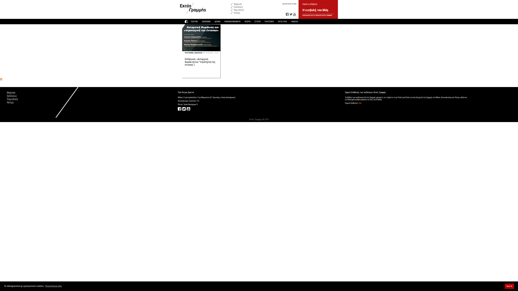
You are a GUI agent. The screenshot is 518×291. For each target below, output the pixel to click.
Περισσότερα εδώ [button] (53, 286)
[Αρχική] (193, 6)
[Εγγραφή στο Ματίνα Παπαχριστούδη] (1, 79)
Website (237, 4)
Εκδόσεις (238, 7)
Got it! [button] (509, 286)
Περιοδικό (238, 9)
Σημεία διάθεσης (353, 103)
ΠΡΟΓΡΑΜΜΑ (189, 53)
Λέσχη (236, 12)
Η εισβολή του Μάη (315, 10)
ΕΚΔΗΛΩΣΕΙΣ (198, 53)
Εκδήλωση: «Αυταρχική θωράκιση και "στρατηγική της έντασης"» (200, 62)
